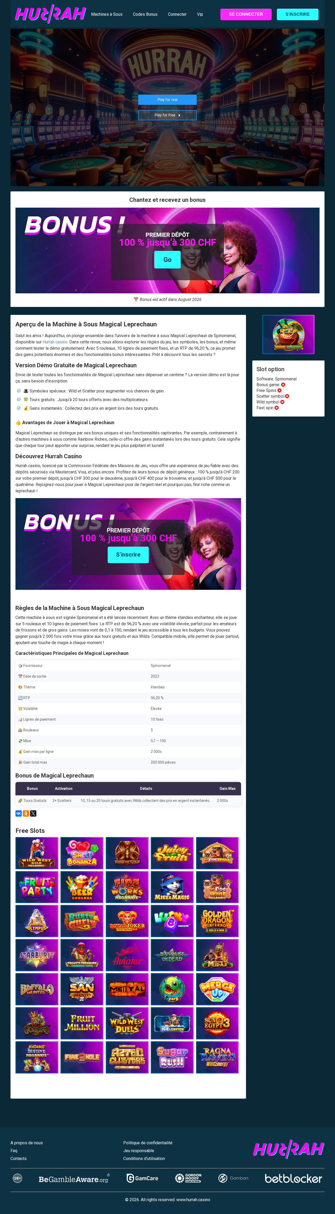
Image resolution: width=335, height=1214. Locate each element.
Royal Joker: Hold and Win (127, 929)
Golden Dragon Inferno (217, 931)
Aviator (127, 965)
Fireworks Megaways (127, 897)
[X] (33, 813)
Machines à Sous (106, 14)
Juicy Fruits (172, 863)
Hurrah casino (55, 341)
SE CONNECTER (246, 14)
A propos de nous (26, 1142)
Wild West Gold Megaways (37, 861)
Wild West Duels (127, 1033)
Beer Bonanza (82, 897)
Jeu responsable (138, 1150)
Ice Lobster (172, 1033)
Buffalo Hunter (37, 999)
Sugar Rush (172, 1067)
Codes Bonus (145, 14)
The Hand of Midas (217, 965)
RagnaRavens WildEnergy (217, 1065)
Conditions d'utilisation (144, 1158)
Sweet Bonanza (82, 863)
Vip (200, 14)
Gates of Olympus (37, 931)
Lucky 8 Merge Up (172, 931)
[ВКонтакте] (18, 813)
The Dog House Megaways (217, 895)
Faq (13, 1150)
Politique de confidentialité (147, 1142)
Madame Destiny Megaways (37, 1065)
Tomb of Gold (127, 863)
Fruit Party (36, 897)
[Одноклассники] (26, 813)
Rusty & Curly (82, 931)
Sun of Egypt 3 (217, 1033)
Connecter (177, 14)
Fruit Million (82, 1033)
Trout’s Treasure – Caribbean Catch (82, 963)
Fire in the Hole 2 (82, 1067)
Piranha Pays (172, 999)
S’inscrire (128, 555)
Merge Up (217, 999)
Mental (127, 999)
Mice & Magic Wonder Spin (172, 895)
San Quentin (82, 999)
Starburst (37, 965)
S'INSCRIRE (298, 14)
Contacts (18, 1158)
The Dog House (217, 863)
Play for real (167, 100)
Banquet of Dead (172, 965)
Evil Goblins (37, 1033)
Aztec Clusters (127, 1067)
